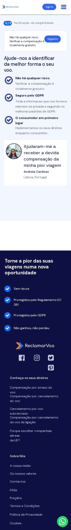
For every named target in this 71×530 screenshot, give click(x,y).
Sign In (49, 6)
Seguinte (53, 39)
